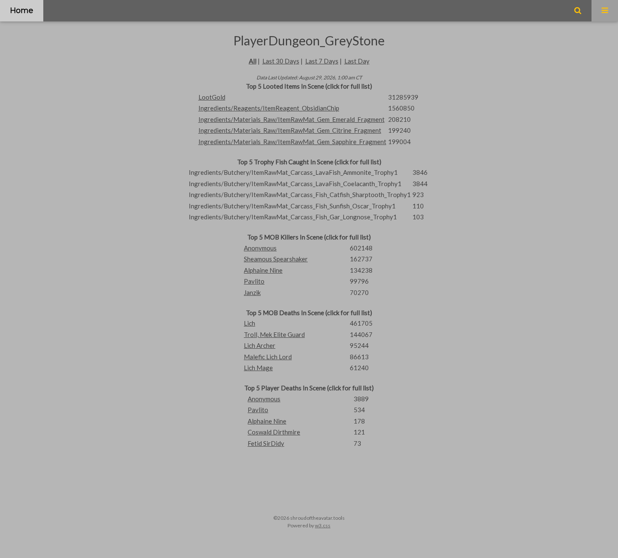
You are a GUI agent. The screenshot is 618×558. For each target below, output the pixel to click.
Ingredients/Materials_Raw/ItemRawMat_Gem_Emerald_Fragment (291, 119)
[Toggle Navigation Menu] (605, 10)
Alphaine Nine (263, 270)
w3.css (322, 525)
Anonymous (260, 248)
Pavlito (254, 281)
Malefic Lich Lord (268, 357)
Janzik (252, 292)
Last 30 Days (280, 61)
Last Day (357, 61)
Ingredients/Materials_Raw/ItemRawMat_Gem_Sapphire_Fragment (292, 141)
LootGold (211, 97)
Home (21, 10)
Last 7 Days (321, 61)
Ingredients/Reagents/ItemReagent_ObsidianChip (268, 108)
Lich (249, 323)
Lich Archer (259, 345)
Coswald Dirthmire (274, 432)
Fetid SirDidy (266, 443)
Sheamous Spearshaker (276, 259)
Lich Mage (258, 367)
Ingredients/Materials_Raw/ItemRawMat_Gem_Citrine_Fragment (289, 130)
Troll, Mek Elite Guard (274, 334)
